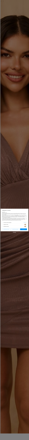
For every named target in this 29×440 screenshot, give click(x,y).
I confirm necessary (15, 229)
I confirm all (23, 229)
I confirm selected (6, 229)
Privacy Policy (17, 215)
